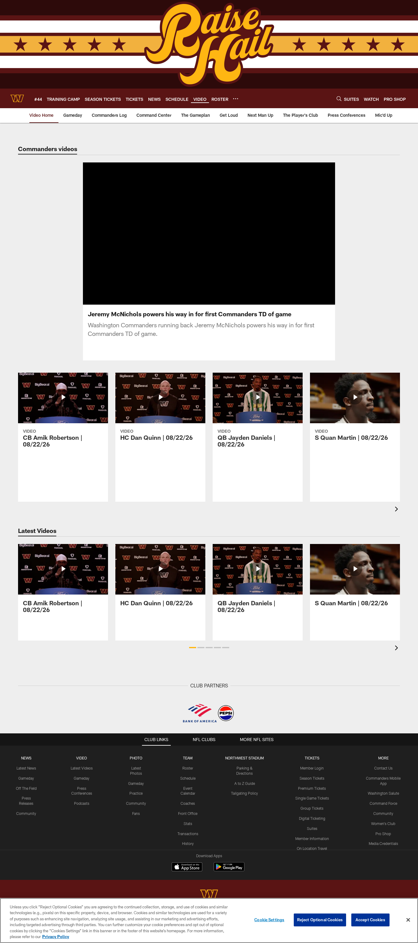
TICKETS (312, 758)
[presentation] (397, 510)
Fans (136, 813)
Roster (187, 768)
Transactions (187, 833)
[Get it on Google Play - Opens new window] (229, 869)
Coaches (188, 803)
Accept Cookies (370, 919)
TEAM (187, 758)
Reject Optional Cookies (320, 919)
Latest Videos (82, 768)
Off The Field (26, 788)
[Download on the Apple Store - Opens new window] (187, 867)
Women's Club (383, 823)
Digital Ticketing (312, 818)
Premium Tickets (312, 788)
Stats (188, 823)
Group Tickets (311, 808)
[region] (209, 920)
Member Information (312, 838)
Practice (136, 793)
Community (26, 813)
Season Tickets (312, 778)
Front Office (187, 813)
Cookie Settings (269, 919)
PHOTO (136, 758)
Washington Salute (383, 793)
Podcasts (81, 803)
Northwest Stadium (244, 758)
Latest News (26, 768)
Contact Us (383, 768)
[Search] (339, 98)
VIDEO (81, 758)
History (188, 843)
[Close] (408, 920)
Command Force (383, 803)
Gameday (26, 778)
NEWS (26, 758)
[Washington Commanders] (209, 895)
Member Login (312, 768)
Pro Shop (383, 833)
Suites (312, 828)
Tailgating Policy (244, 793)
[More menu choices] (235, 98)
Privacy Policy (55, 936)
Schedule (188, 778)
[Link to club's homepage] (17, 98)
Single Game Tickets (312, 798)
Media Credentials (383, 843)
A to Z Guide (244, 783)
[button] (189, 233)
